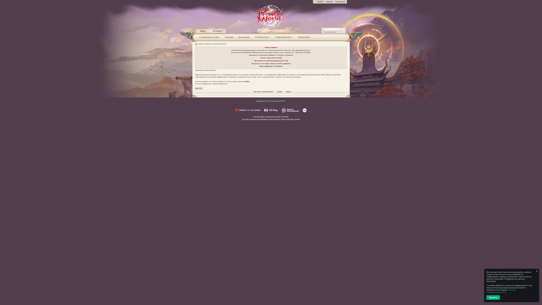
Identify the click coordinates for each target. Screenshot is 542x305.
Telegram (279, 66)
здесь (247, 81)
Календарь (244, 37)
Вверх (288, 91)
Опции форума (283, 37)
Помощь (329, 2)
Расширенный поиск (330, 32)
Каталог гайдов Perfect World (271, 58)
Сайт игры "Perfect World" (263, 91)
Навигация (303, 37)
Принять (493, 297)
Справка (229, 37)
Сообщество (261, 37)
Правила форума (271, 47)
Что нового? (218, 31)
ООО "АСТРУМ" (282, 117)
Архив (279, 91)
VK (274, 66)
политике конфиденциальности (501, 291)
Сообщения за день (209, 37)
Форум (203, 31)
